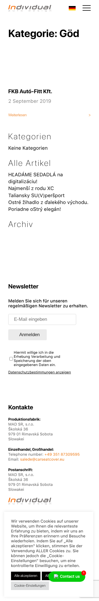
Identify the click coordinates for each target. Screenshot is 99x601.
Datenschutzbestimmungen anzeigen (39, 372)
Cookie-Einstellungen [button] (30, 586)
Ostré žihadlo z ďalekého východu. (48, 202)
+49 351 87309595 (62, 454)
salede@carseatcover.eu (42, 459)
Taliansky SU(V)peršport (36, 196)
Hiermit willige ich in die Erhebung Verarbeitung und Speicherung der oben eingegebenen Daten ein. (37, 359)
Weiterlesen (17, 115)
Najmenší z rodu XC (31, 188)
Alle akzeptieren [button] (25, 576)
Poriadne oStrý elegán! (34, 209)
